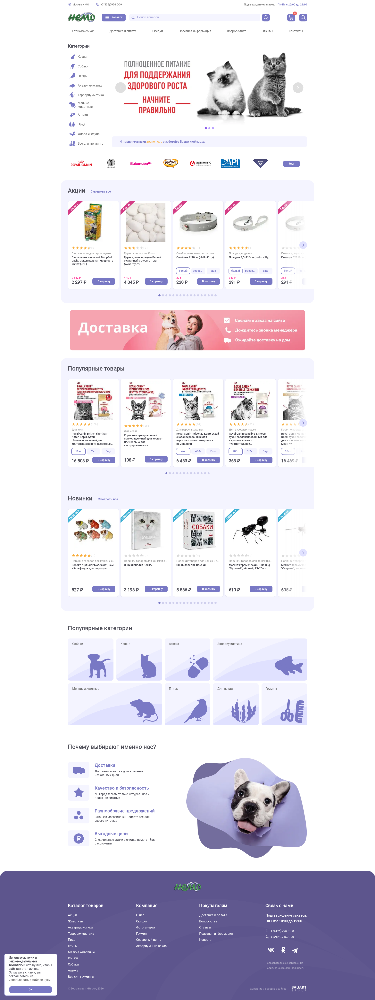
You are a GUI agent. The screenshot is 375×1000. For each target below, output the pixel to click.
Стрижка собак (83, 31)
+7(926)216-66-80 (283, 937)
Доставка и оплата (123, 31)
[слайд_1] (209, 87)
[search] (266, 17)
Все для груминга (81, 977)
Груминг (142, 933)
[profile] (303, 17)
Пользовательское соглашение (284, 963)
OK (30, 989)
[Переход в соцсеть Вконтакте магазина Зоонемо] (271, 954)
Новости (205, 940)
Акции (72, 915)
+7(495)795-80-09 (111, 4)
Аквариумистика (80, 927)
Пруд (71, 940)
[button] (120, 87)
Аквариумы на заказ (151, 946)
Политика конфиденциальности (284, 968)
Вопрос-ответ (236, 31)
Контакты (296, 31)
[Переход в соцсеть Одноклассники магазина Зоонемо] (284, 954)
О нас (140, 915)
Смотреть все (101, 191)
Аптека (73, 971)
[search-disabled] (133, 17)
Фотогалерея (145, 927)
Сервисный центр (149, 940)
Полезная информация (195, 31)
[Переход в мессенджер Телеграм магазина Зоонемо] (295, 954)
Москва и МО (80, 4)
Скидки (157, 31)
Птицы (73, 946)
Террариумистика (81, 933)
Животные (75, 921)
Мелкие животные (81, 952)
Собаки (73, 964)
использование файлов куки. (30, 980)
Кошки (73, 958)
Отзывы (267, 31)
